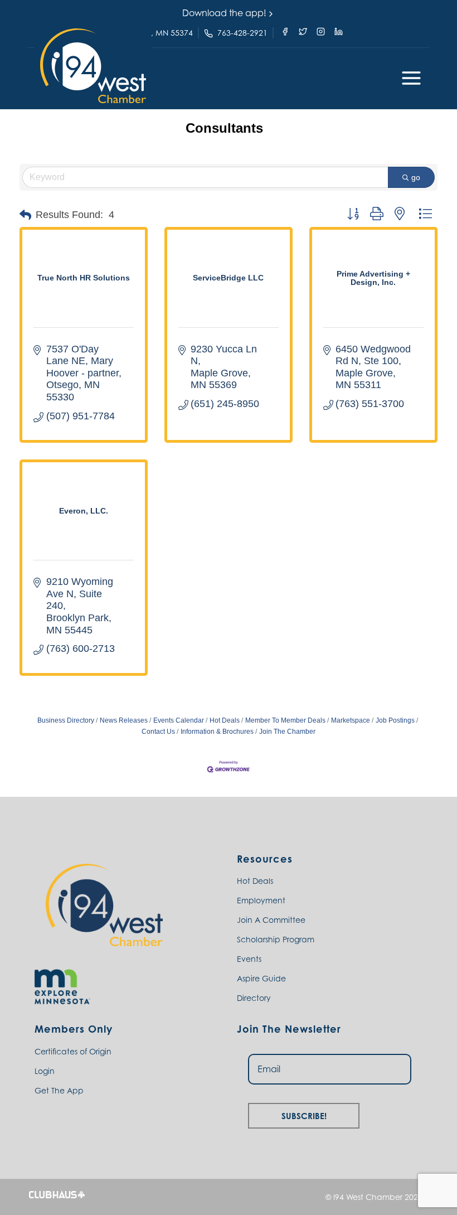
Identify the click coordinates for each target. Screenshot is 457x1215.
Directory (254, 998)
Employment (261, 900)
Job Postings (395, 720)
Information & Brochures (217, 731)
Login (45, 1071)
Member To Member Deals (285, 720)
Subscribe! (304, 1114)
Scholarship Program (275, 939)
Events (249, 959)
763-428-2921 (242, 32)
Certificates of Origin (73, 1051)
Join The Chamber (287, 731)
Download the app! (224, 12)
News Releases (124, 720)
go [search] (415, 177)
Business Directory (65, 720)
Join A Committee (271, 919)
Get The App (59, 1090)
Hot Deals (225, 720)
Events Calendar (178, 720)
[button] (93, 65)
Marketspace (350, 720)
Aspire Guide (261, 978)
